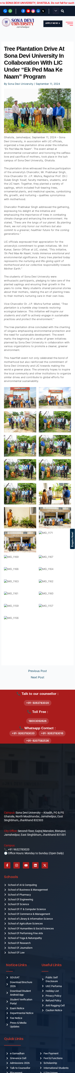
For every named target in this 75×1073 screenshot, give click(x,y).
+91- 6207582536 (37, 740)
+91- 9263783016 (52, 733)
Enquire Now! (72, 539)
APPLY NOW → (52, 23)
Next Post (37, 677)
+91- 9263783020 (37, 702)
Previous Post (37, 671)
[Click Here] (56, 11)
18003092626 (37, 720)
